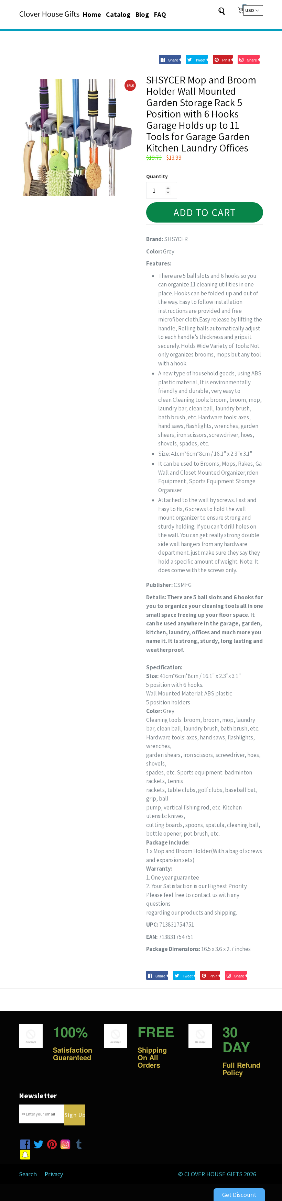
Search (28, 1174)
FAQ (160, 14)
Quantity (157, 176)
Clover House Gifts (213, 1174)
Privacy (54, 1174)
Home (92, 14)
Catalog (118, 14)
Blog (142, 14)
